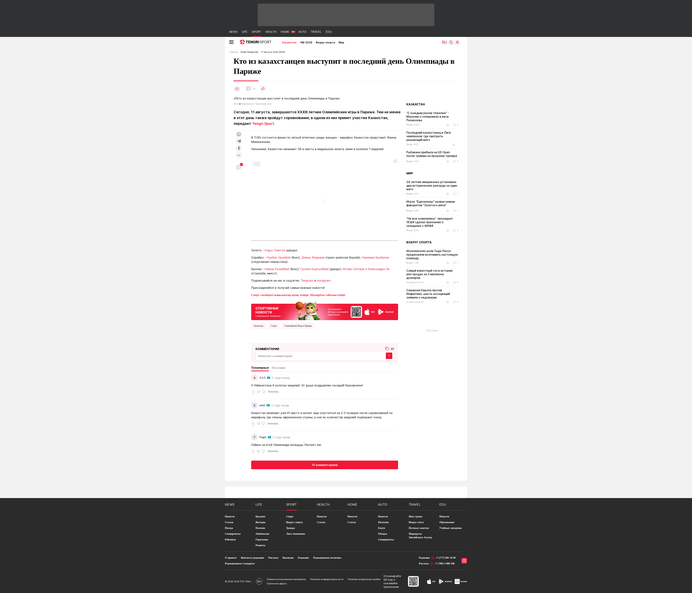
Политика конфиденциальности (326, 579)
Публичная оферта (277, 583)
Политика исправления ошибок (364, 579)
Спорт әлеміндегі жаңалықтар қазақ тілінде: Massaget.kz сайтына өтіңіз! (298, 294)
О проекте (231, 557)
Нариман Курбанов (375, 257)
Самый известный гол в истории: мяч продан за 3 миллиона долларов (429, 274)
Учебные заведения (450, 528)
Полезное (383, 522)
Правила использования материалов (286, 579)
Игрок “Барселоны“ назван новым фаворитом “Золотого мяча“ (430, 203)
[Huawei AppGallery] (461, 581)
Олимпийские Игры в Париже (298, 326)
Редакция (303, 557)
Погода (229, 528)
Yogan (262, 437)
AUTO (302, 32)
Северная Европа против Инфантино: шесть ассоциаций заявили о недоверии (428, 293)
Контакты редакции (252, 557)
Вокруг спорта (325, 42)
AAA (262, 377)
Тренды (290, 528)
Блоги (381, 528)
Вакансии (288, 557)
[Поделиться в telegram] (239, 141)
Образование (446, 522)
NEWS (233, 32)
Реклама (273, 557)
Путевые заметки (419, 528)
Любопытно (262, 533)
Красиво (260, 516)
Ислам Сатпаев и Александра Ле (366, 269)
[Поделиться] (263, 88)
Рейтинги (230, 539)
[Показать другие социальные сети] (239, 155)
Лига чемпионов (295, 533)
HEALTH (270, 32)
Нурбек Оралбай (278, 257)
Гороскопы (262, 539)
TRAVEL (316, 32)
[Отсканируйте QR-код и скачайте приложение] (324, 310)
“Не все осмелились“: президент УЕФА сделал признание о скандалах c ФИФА (429, 222)
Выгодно (260, 522)
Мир (341, 42)
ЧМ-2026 (306, 42)
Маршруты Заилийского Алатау (420, 535)
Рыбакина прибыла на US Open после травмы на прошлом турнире (431, 154)
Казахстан (289, 42)
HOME (285, 32)
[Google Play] (445, 581)
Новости (230, 516)
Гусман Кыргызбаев (314, 269)
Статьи (229, 522)
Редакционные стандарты (240, 563)
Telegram (307, 280)
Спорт (274, 326)
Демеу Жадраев (313, 257)
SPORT (256, 32)
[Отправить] (389, 356)
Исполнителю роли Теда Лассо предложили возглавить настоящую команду (432, 254)
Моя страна (415, 516)
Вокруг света (416, 522)
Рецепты (260, 545)
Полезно (260, 528)
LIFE (244, 32)
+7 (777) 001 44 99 (446, 557)
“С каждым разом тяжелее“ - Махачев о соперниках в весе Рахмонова (427, 116)
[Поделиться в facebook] (239, 148)
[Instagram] (464, 561)
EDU (329, 32)
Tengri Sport (263, 123)
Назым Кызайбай (277, 269)
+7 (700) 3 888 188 (444, 563)
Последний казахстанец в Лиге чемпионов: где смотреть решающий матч (428, 136)
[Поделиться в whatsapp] (239, 134)
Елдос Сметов (275, 250)
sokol (262, 405)
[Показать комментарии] (248, 88)
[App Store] (431, 581)
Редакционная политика (327, 557)
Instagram (324, 280)
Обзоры (382, 533)
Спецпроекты (233, 533)
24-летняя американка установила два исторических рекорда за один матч (431, 185)
